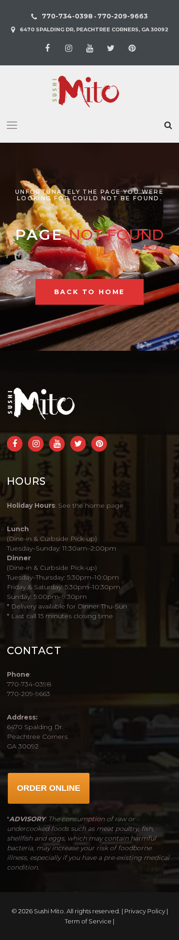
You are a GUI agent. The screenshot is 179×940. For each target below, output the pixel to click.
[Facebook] (47, 48)
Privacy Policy (144, 911)
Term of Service (88, 921)
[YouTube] (89, 48)
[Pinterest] (132, 48)
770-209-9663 (122, 16)
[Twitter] (110, 48)
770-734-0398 (67, 16)
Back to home (89, 292)
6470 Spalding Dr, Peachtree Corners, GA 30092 (94, 29)
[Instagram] (68, 48)
